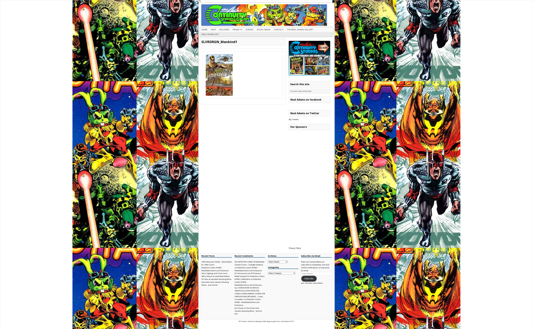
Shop (213, 29)
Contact (279, 29)
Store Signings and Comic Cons (214, 273)
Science (249, 29)
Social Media (264, 29)
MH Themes (242, 321)
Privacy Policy (295, 248)
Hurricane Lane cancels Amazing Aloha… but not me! (248, 311)
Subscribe (308, 278)
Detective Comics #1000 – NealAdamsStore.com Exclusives (248, 302)
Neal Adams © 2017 (287, 321)
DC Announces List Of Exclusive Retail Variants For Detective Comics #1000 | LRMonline (250, 276)
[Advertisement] (309, 148)
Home (204, 29)
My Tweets (294, 119)
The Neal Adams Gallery (300, 29)
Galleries (224, 29)
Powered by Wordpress (255, 321)
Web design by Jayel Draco (271, 321)
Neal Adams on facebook (305, 99)
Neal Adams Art (210, 34)
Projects (237, 29)
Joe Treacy (239, 308)
